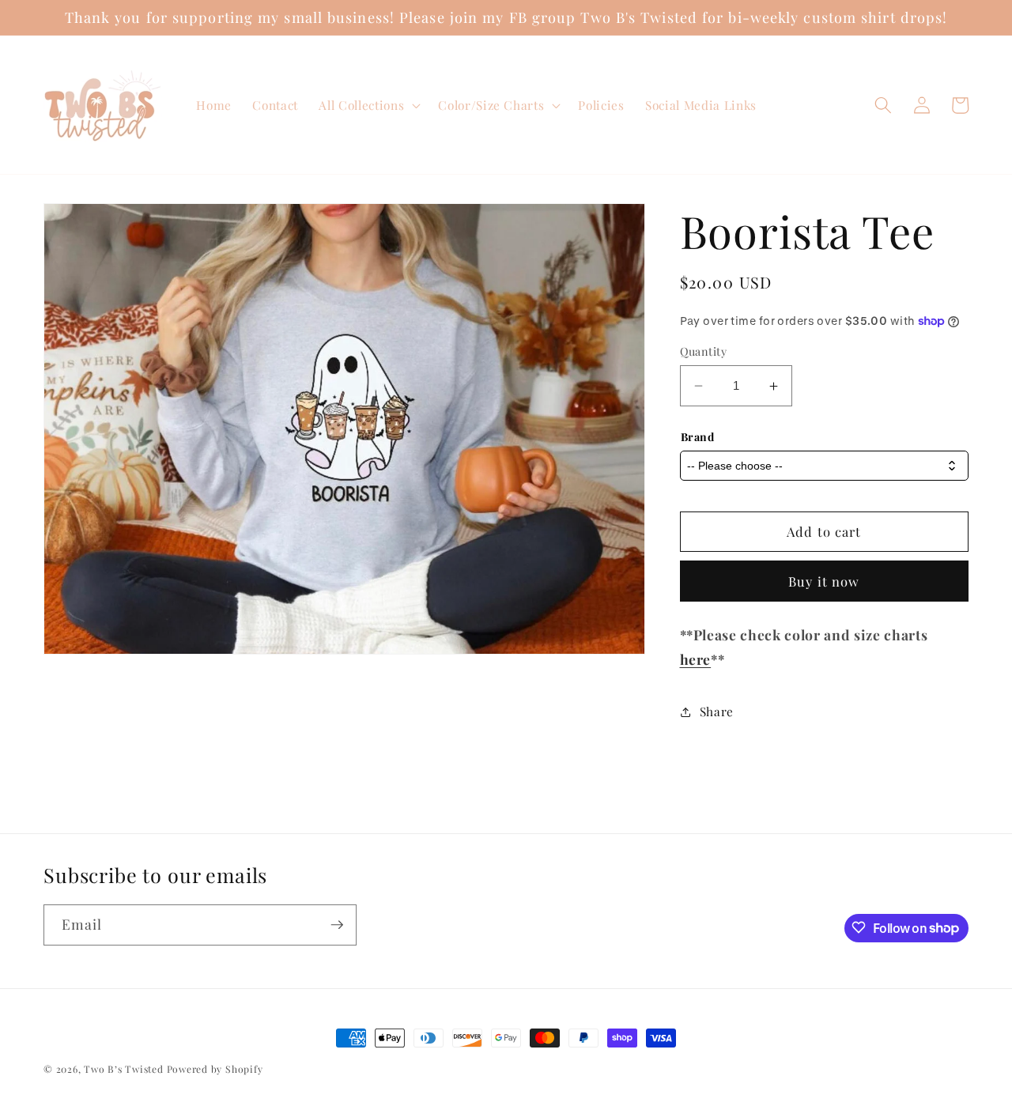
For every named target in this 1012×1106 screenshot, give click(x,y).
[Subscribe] (337, 925)
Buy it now (823, 581)
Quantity (703, 351)
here (696, 659)
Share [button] (717, 711)
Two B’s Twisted (124, 1069)
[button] (368, 105)
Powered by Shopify (215, 1069)
